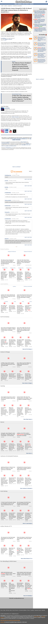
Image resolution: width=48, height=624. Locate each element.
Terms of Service (37, 616)
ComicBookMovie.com (9, 147)
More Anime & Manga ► (27, 383)
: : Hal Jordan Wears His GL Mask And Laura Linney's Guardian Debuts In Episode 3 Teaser (39, 21)
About (11, 610)
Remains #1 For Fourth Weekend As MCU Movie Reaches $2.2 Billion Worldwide (40, 29)
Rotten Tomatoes (15, 117)
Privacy (28, 610)
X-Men (15, 301)
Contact (39, 610)
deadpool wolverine (17, 5)
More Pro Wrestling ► (28, 595)
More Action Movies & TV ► (27, 558)
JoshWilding (4, 38)
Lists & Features (25, 3)
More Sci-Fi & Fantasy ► (28, 349)
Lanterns (14, 286)
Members (31, 3)
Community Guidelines (23, 610)
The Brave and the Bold (28, 286)
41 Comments (18, 171)
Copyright (32, 610)
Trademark (36, 610)
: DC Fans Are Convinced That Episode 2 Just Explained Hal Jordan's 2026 (40, 25)
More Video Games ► (28, 419)
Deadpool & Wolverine (8, 39)
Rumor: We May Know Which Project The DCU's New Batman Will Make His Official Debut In (39, 12)
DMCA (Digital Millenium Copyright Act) (19, 138)
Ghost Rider (6, 301)
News (16, 3)
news (6, 5)
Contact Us (2, 622)
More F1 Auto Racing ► (28, 523)
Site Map (7, 610)
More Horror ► (29, 453)
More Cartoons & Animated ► (26, 488)
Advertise (43, 610)
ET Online (4, 40)
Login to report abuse (28, 179)
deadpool (10, 5)
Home (2, 5)
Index (4, 610)
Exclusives (20, 3)
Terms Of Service (15, 610)
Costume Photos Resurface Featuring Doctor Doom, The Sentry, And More (39, 16)
